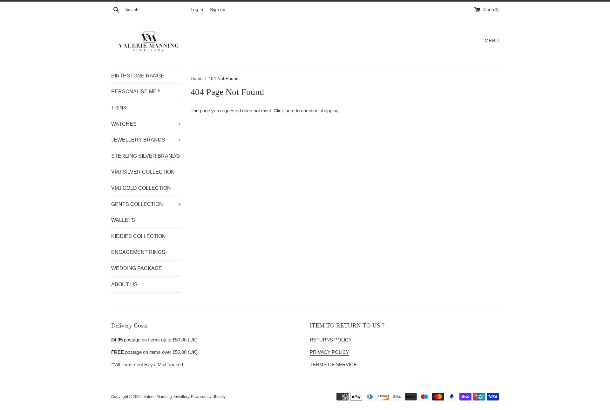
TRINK (119, 107)
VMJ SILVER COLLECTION (143, 172)
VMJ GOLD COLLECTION (141, 188)
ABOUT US (124, 284)
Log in (197, 9)
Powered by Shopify (208, 396)
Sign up (217, 9)
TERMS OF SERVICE (333, 364)
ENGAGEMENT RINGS (138, 252)
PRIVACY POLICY (329, 352)
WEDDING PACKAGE (136, 268)
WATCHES (146, 124)
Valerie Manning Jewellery (166, 396)
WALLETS (123, 220)
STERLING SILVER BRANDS (146, 156)
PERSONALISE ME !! (135, 91)
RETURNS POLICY (331, 339)
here (290, 110)
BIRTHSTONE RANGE (137, 75)
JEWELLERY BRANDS (146, 139)
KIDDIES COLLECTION (138, 236)
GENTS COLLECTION (146, 204)
